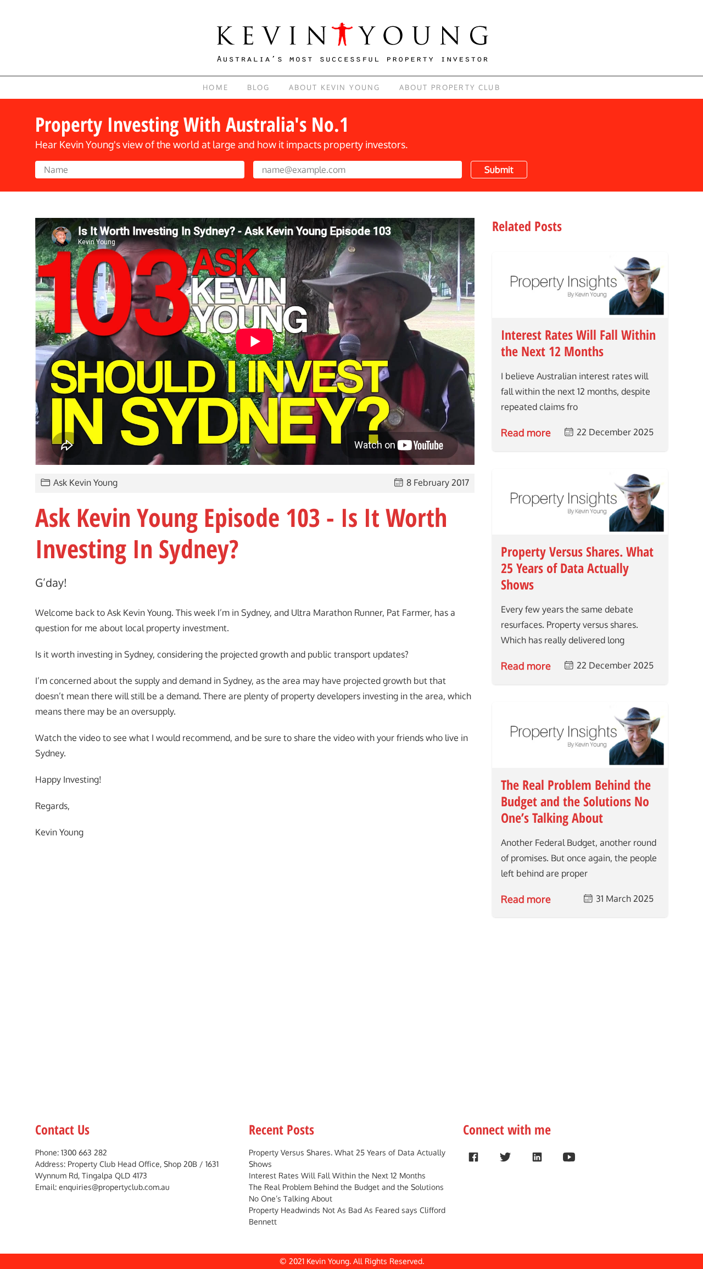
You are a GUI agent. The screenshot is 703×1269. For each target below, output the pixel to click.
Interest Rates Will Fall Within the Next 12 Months (337, 1175)
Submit (499, 169)
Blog (258, 87)
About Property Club (449, 87)
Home (215, 87)
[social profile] (473, 1157)
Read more (526, 432)
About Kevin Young (335, 87)
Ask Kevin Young (85, 482)
